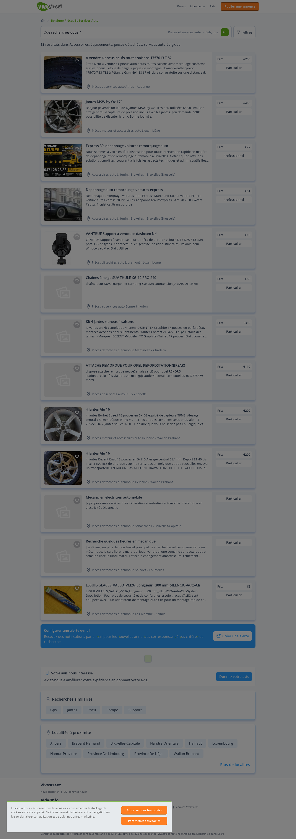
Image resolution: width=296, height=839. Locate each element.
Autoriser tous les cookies (144, 810)
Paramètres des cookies (144, 821)
